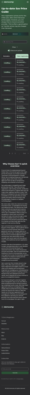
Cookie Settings (5, 353)
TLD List (3, 320)
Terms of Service (5, 347)
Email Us (3, 339)
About (3, 332)
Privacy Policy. (20, 378)
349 (24, 153)
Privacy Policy (5, 350)
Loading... (7, 63)
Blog (2, 335)
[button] (28, 2)
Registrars (4, 323)
